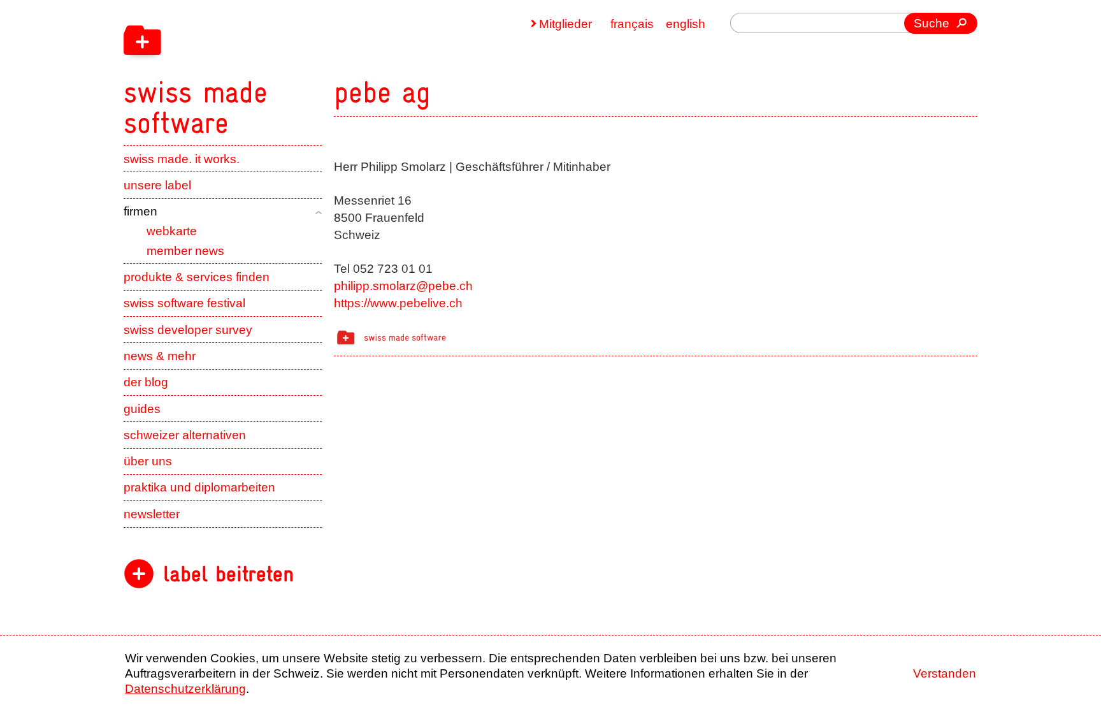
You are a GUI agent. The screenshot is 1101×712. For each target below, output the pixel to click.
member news (185, 251)
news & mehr (160, 356)
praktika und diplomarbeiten (199, 487)
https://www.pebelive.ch (398, 303)
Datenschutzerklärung (185, 688)
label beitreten (228, 574)
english (685, 24)
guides (142, 409)
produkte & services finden (197, 277)
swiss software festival (184, 303)
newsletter (152, 514)
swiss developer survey (188, 330)
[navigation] (276, 69)
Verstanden (944, 673)
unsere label (157, 185)
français (632, 24)
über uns (148, 461)
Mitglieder (565, 24)
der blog (146, 382)
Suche (931, 23)
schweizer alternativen (185, 435)
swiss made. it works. (182, 159)
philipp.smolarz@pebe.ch (403, 286)
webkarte (172, 231)
